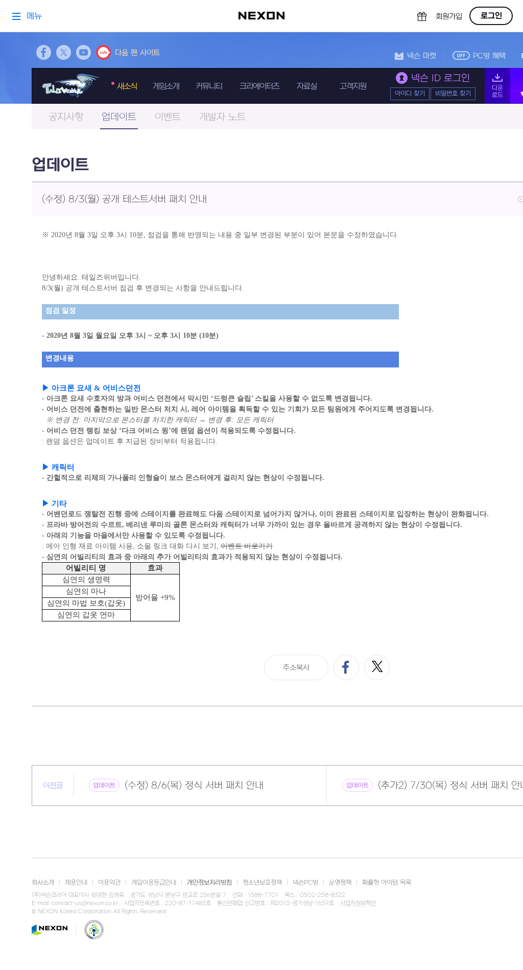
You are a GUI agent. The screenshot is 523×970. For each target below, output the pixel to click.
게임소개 (166, 86)
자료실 (307, 86)
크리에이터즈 (259, 86)
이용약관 (109, 883)
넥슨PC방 (305, 883)
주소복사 (296, 667)
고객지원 (353, 86)
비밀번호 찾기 (453, 93)
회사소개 (43, 883)
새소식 (127, 86)
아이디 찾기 (410, 93)
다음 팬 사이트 (137, 53)
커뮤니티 (209, 86)
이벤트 (168, 117)
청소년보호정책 (262, 883)
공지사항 (66, 117)
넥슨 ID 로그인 (440, 78)
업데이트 (119, 117)
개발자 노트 (222, 117)
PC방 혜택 (489, 56)
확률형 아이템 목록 (386, 883)
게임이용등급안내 (153, 883)
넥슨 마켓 (421, 56)
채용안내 (76, 883)
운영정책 (340, 883)
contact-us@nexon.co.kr (85, 903)
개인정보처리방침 (209, 883)
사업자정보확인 (358, 903)
